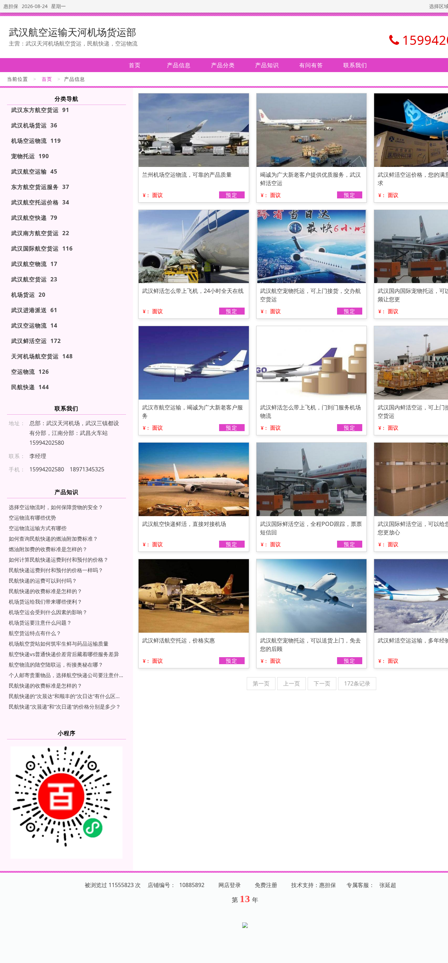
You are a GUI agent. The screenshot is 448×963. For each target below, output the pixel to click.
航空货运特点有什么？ (35, 633)
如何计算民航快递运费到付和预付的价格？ (58, 559)
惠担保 (11, 6)
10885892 (191, 885)
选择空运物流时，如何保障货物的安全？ (56, 507)
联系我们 (355, 65)
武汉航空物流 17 (34, 264)
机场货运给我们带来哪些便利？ (45, 601)
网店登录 (229, 885)
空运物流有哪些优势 (32, 517)
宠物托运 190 (30, 156)
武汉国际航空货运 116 (42, 248)
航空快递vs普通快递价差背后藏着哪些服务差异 (64, 654)
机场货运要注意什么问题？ (40, 622)
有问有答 (311, 65)
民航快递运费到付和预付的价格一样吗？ (56, 570)
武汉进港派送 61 (34, 310)
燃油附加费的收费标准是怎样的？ (48, 549)
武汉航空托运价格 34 (40, 202)
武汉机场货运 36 (34, 125)
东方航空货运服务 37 (40, 187)
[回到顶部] (438, 954)
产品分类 (223, 65)
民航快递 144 (30, 387)
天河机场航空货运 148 (42, 356)
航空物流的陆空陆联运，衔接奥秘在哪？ (56, 664)
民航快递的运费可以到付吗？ (43, 580)
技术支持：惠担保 (313, 885)
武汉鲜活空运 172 (36, 341)
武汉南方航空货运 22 (40, 233)
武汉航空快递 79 (34, 218)
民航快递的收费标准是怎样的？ (45, 591)
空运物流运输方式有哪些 (37, 528)
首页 (135, 65)
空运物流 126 (30, 371)
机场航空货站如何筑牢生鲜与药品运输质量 (58, 643)
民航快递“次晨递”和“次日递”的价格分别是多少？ (65, 706)
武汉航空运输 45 (34, 171)
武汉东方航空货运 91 (40, 110)
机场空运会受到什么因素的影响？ (48, 612)
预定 (232, 194)
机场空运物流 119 (36, 141)
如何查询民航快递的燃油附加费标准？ (53, 538)
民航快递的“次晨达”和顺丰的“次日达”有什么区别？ (66, 696)
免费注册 (266, 885)
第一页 (261, 683)
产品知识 (267, 65)
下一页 (322, 683)
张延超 (387, 885)
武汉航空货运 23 (34, 279)
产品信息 (179, 65)
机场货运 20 (28, 294)
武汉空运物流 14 (34, 325)
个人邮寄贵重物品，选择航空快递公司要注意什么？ (66, 675)
